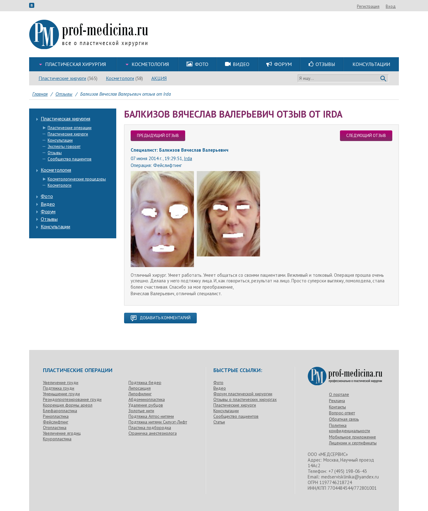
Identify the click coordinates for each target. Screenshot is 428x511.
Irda (188, 158)
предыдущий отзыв (158, 135)
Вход (391, 6)
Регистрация (368, 6)
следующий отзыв (366, 135)
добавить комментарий (165, 318)
